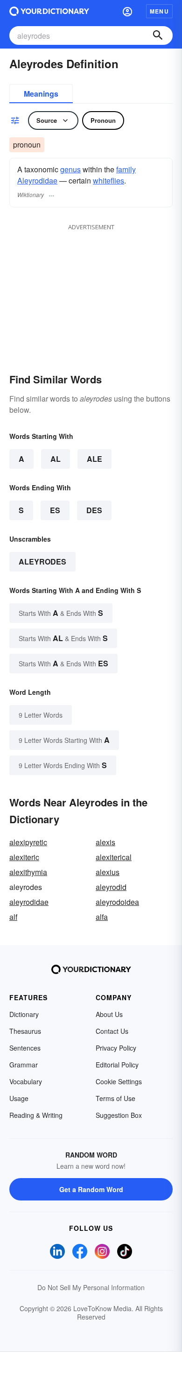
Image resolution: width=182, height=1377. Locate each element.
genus (70, 169)
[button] (127, 11)
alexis (105, 842)
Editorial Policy (117, 1064)
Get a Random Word (91, 1189)
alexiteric (24, 857)
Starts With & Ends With (61, 612)
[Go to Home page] (49, 11)
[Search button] (158, 35)
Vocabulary (25, 1081)
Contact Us (112, 1031)
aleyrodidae (29, 902)
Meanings (41, 93)
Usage (18, 1098)
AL (55, 458)
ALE (94, 458)
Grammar (23, 1064)
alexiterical (114, 857)
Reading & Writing (36, 1115)
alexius (107, 872)
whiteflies (108, 180)
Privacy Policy (116, 1047)
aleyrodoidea (117, 902)
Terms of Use (115, 1098)
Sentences (25, 1047)
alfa (102, 916)
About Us (109, 1014)
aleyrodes (42, 561)
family (126, 169)
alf (13, 916)
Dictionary (24, 1014)
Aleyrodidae (37, 180)
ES (55, 510)
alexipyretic (28, 842)
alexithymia (28, 872)
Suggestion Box (119, 1115)
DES (94, 510)
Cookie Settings (119, 1081)
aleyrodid (111, 887)
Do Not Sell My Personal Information (91, 1287)
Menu (159, 11)
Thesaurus (25, 1031)
